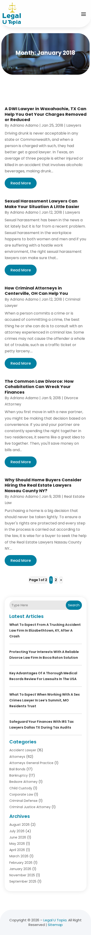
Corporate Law (21, 794)
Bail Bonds (17, 769)
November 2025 (22, 875)
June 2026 (17, 837)
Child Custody (20, 788)
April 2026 (17, 850)
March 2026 (18, 856)
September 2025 (22, 881)
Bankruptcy (18, 775)
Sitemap (55, 924)
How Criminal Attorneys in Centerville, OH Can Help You (36, 290)
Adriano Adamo (24, 125)
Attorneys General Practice (31, 763)
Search (74, 605)
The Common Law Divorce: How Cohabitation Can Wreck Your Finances (39, 386)
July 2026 (16, 831)
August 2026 (19, 824)
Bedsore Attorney (23, 781)
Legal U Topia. (55, 920)
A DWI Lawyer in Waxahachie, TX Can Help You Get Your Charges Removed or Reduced (46, 114)
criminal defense (23, 800)
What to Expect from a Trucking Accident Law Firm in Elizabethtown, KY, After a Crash (45, 630)
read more (20, 183)
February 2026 (20, 862)
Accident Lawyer (22, 750)
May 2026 (17, 843)
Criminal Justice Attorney (30, 807)
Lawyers (73, 125)
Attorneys (17, 756)
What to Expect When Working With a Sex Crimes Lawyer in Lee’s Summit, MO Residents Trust (44, 700)
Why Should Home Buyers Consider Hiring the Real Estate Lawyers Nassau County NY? (43, 485)
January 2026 (20, 869)
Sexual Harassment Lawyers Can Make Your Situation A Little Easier (42, 203)
